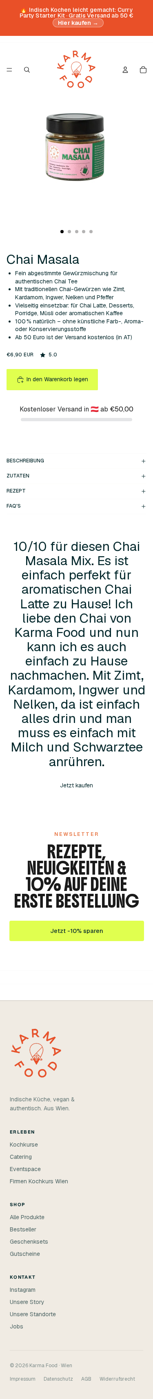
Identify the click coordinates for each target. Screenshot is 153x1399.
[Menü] (9, 69)
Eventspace (25, 1169)
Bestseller (23, 1229)
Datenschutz (58, 1379)
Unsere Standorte (33, 1314)
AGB (86, 1379)
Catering (21, 1156)
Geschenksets (29, 1241)
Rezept (16, 491)
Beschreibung (25, 460)
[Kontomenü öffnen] (125, 70)
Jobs (16, 1326)
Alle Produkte (27, 1217)
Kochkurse (24, 1144)
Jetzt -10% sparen (76, 931)
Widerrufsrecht (117, 1379)
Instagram (22, 1289)
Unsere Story (27, 1302)
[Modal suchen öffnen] (27, 70)
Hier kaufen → (78, 23)
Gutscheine (25, 1254)
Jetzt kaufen (76, 785)
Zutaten (18, 476)
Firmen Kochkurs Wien (39, 1181)
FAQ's (14, 506)
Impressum (22, 1379)
